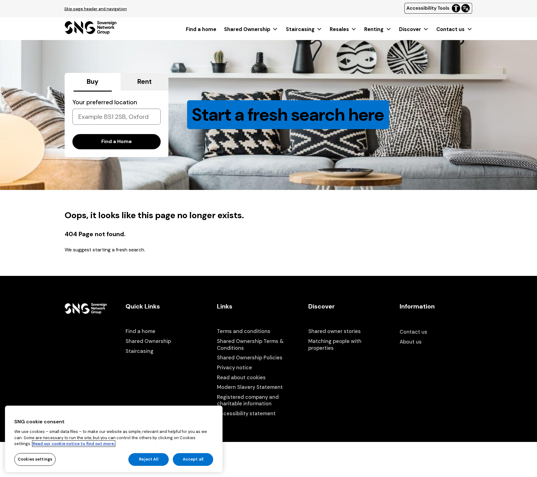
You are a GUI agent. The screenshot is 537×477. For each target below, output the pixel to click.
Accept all (193, 459)
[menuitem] (201, 29)
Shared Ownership (247, 29)
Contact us (450, 29)
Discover (410, 29)
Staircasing (300, 29)
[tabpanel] (116, 124)
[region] (114, 439)
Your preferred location (104, 102)
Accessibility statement (246, 413)
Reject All (148, 459)
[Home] (91, 32)
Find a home (201, 29)
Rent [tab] (144, 81)
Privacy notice (234, 367)
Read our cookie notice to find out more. (74, 443)
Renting (373, 29)
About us (411, 342)
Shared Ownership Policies (249, 357)
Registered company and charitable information (248, 400)
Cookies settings (35, 459)
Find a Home (116, 141)
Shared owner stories (334, 331)
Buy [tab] (93, 81)
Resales (339, 29)
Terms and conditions (243, 331)
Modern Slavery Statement (250, 387)
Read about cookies (241, 377)
